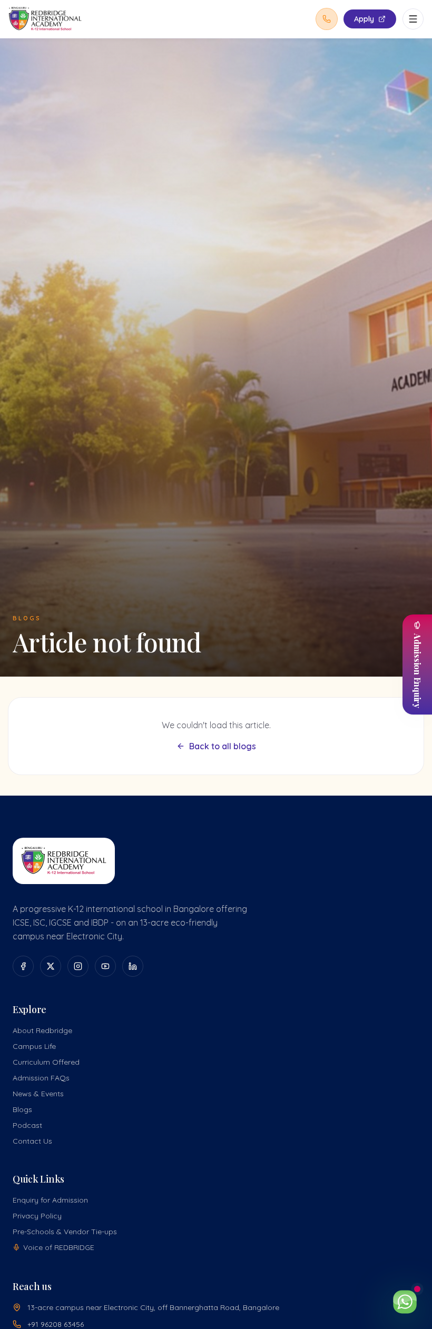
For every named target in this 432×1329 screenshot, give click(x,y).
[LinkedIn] (132, 966)
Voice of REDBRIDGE (58, 1247)
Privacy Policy (37, 1216)
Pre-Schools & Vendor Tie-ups (65, 1231)
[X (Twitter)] (50, 966)
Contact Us (32, 1141)
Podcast (27, 1125)
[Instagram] (78, 966)
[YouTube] (105, 966)
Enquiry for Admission (50, 1200)
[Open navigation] (413, 18)
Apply (364, 19)
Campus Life (34, 1046)
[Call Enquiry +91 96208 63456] (326, 18)
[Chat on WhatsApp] (404, 1301)
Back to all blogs (222, 746)
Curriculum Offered (46, 1062)
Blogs (22, 1109)
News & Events (38, 1093)
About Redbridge (42, 1030)
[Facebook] (23, 966)
